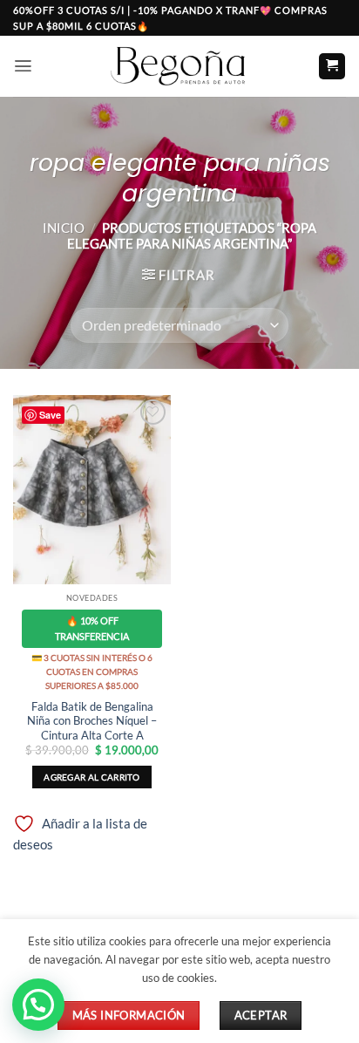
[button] (23, 65)
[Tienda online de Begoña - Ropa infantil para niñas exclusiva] (179, 65)
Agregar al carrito (91, 777)
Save (50, 414)
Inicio (64, 227)
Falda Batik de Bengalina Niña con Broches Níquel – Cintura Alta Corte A (92, 721)
